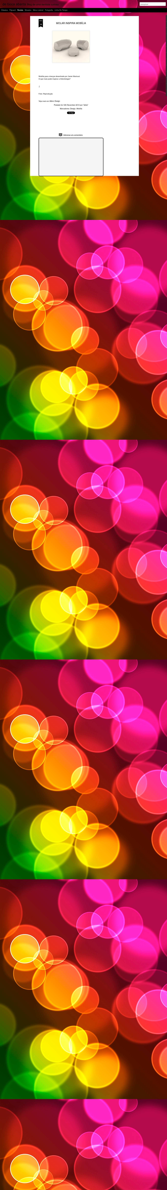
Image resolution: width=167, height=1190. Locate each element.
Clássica (4, 10)
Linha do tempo (61, 10)
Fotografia (49, 10)
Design (73, 108)
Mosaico (28, 10)
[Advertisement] (117, 57)
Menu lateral (38, 10)
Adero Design (55, 101)
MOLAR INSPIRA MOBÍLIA (71, 23)
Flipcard (12, 10)
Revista (20, 10)
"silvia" (85, 105)
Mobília (79, 108)
